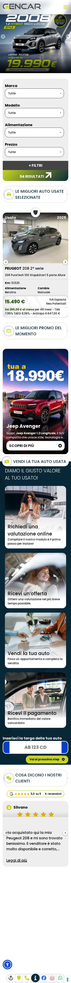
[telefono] (27, 978)
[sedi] (35, 978)
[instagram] (52, 978)
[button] (7, 964)
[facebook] (44, 978)
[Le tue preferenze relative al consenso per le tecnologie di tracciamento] (67, 979)
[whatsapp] (60, 978)
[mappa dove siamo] (19, 978)
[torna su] (11, 978)
